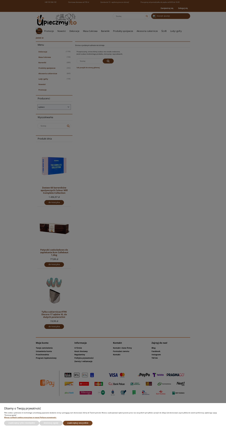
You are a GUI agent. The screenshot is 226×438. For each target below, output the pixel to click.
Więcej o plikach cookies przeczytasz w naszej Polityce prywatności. (30, 417)
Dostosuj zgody (51, 423)
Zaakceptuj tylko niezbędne (21, 423)
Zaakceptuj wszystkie (77, 423)
